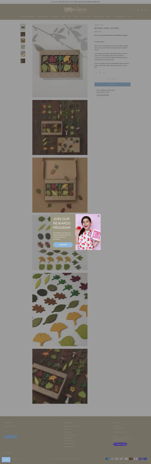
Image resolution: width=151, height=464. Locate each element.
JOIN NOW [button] (63, 245)
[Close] (98, 216)
